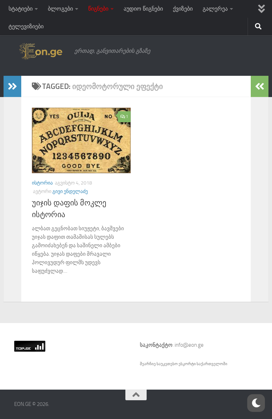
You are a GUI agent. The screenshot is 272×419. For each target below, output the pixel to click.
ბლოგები (60, 8)
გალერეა (215, 8)
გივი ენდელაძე (70, 191)
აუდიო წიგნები (143, 8)
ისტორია (42, 183)
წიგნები (98, 8)
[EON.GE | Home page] (40, 51)
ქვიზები (183, 8)
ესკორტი (187, 364)
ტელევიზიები (26, 26)
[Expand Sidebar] (12, 86)
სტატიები (20, 8)
